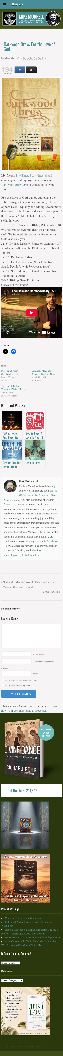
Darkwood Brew (11, 185)
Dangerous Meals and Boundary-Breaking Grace (43, 372)
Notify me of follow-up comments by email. (21, 680)
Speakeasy (52, 541)
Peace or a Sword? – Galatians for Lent (10, 372)
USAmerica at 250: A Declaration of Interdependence (32, 937)
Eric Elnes (22, 175)
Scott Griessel (38, 175)
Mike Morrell (12, 58)
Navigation (18, 3)
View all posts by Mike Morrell (21, 555)
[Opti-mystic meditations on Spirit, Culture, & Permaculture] (31, 24)
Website (35, 673)
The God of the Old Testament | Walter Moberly (14, 387)
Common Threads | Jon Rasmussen (23, 918)
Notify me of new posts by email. (17, 685)
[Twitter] (31, 69)
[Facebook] (20, 69)
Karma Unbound (51, 592)
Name (38, 654)
